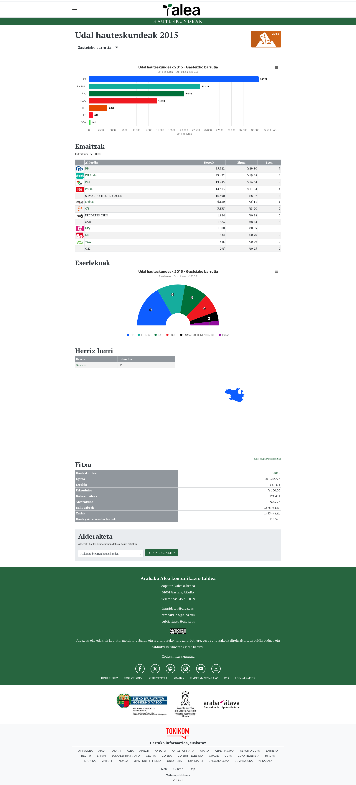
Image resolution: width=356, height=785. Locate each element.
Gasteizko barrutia (96, 47)
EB (87, 235)
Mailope (107, 760)
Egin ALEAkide (245, 678)
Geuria (151, 755)
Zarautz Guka (219, 760)
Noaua (123, 760)
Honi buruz (109, 678)
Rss (226, 678)
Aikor (102, 750)
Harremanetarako (204, 678)
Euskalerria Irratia (126, 755)
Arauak (178, 678)
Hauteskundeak (178, 21)
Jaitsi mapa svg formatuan (267, 458)
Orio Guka (174, 760)
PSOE (89, 189)
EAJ (87, 182)
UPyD (88, 228)
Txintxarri (195, 760)
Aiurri (116, 750)
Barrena (272, 750)
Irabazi (89, 202)
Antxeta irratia (183, 750)
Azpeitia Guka (224, 750)
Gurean (178, 769)
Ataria (204, 750)
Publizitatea (158, 678)
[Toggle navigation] (75, 9)
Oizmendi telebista (147, 760)
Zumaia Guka (244, 760)
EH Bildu (91, 175)
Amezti (144, 750)
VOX (88, 242)
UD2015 (275, 473)
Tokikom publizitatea (178, 775)
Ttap (192, 769)
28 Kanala (265, 760)
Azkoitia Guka (250, 750)
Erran (101, 755)
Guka (228, 755)
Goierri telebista (190, 755)
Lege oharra (133, 678)
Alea (130, 750)
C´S (87, 208)
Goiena (167, 755)
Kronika (89, 760)
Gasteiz (81, 365)
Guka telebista (248, 755)
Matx (164, 769)
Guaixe (214, 755)
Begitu (86, 755)
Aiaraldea (85, 750)
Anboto (160, 750)
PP (87, 168)
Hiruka (270, 755)
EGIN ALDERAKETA (161, 553)
